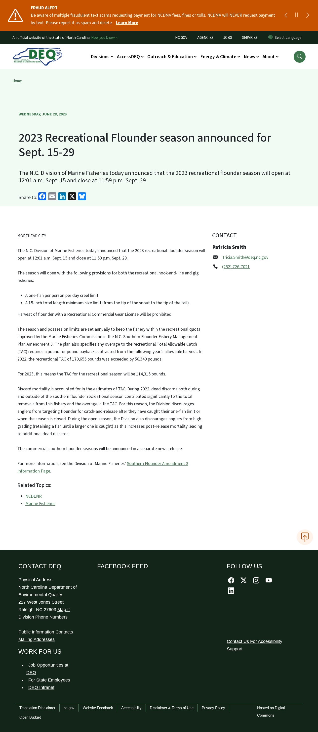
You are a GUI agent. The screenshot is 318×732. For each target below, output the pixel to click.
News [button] (249, 56)
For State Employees (49, 680)
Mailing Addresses (36, 639)
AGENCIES (205, 37)
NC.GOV (181, 37)
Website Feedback (98, 708)
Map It (63, 609)
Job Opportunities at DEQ (47, 669)
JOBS (227, 37)
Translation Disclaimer (37, 708)
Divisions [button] (100, 56)
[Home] (37, 51)
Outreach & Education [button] (170, 56)
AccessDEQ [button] (128, 56)
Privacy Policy (213, 708)
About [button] (269, 56)
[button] (300, 57)
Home (17, 81)
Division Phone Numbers (43, 617)
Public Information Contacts (45, 631)
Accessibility (131, 708)
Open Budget (30, 717)
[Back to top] (305, 537)
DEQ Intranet (41, 687)
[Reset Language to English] (270, 37)
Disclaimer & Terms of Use (172, 708)
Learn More (127, 23)
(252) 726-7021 (236, 267)
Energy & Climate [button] (218, 56)
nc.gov (69, 708)
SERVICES (249, 37)
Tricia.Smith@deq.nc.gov (245, 257)
